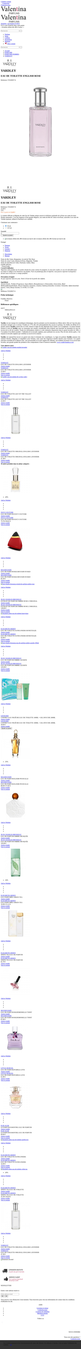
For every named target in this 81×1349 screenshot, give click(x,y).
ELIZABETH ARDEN (8, 629)
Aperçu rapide (5, 366)
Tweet (7, 247)
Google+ (7, 249)
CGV (42, 1315)
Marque (7, 256)
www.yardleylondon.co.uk (65, 342)
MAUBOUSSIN (6, 570)
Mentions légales (42, 1313)
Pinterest (7, 251)
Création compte (6, 1)
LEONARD (5, 716)
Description (8, 254)
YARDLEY (4, 363)
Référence (4, 291)
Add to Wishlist (5, 351)
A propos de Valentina (42, 1311)
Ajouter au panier (7, 235)
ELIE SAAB (5, 1125)
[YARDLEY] (10, 66)
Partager (7, 245)
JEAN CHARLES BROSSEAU (11, 599)
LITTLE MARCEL (7, 1068)
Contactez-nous (5, 5)
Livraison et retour (42, 1308)
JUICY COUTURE (7, 512)
